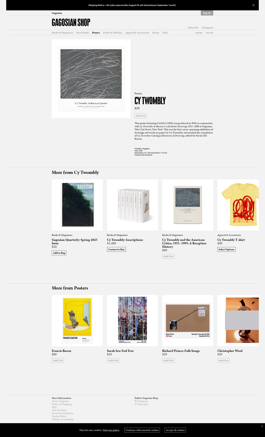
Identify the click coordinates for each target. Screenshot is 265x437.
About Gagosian (60, 401)
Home (155, 32)
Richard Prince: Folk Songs (181, 351)
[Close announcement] (253, 5)
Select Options (226, 249)
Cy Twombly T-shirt (231, 240)
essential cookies (142, 430)
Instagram (207, 27)
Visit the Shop (59, 410)
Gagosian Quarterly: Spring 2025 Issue (74, 241)
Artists (198, 32)
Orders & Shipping (61, 404)
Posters (96, 32)
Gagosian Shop (71, 23)
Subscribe (193, 27)
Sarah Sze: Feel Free (120, 351)
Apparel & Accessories (137, 32)
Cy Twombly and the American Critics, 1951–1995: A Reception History (184, 243)
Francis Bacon (61, 351)
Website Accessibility (63, 419)
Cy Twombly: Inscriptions (125, 240)
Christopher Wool (230, 351)
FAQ (54, 407)
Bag (207, 13)
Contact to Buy (116, 249)
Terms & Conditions (62, 413)
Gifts (165, 32)
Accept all (175, 430)
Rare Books (82, 32)
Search (209, 32)
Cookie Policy (59, 416)
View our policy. (111, 430)
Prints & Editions (112, 32)
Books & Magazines (62, 32)
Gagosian (57, 13)
